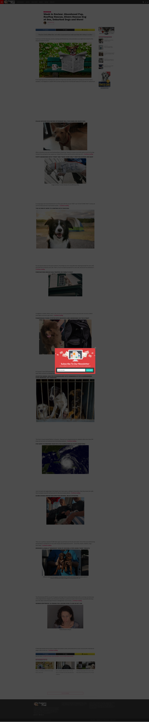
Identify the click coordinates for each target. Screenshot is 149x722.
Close (95, 348)
